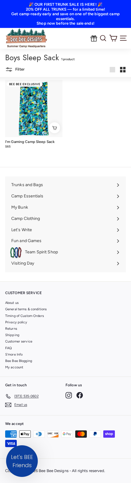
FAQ (8, 348)
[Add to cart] (54, 127)
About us (12, 303)
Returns (11, 329)
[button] (22, 461)
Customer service (18, 341)
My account (14, 367)
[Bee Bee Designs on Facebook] (79, 395)
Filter (19, 69)
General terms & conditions (26, 309)
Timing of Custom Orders (24, 316)
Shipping (12, 335)
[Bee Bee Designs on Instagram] (69, 395)
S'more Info (14, 354)
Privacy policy (16, 322)
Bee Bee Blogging (18, 361)
